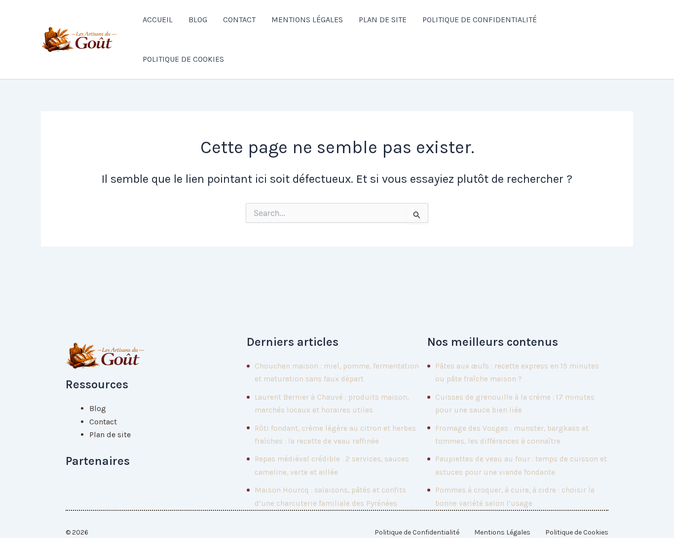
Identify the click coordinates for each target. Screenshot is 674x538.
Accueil (158, 19)
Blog (197, 19)
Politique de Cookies (183, 59)
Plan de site (383, 19)
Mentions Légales (307, 19)
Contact (239, 19)
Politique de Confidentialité (479, 19)
